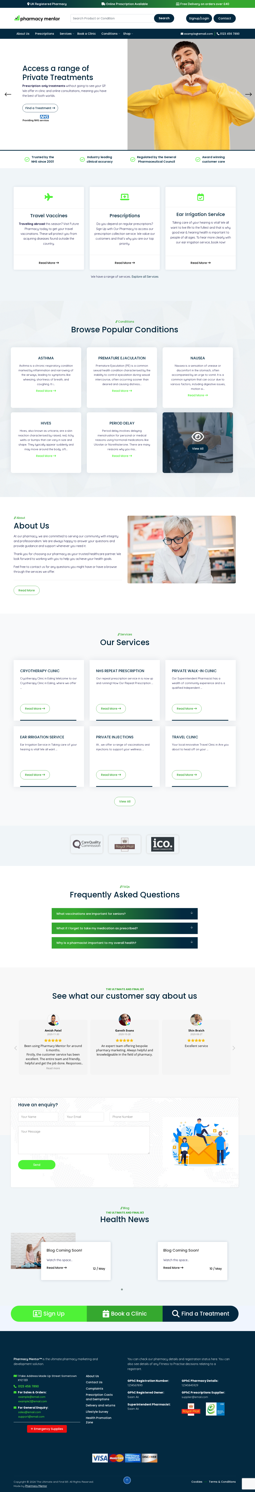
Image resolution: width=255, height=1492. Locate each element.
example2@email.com (32, 1401)
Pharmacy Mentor (36, 1486)
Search (164, 18)
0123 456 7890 (229, 34)
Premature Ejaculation (122, 358)
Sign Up (54, 1314)
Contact (224, 18)
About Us (22, 34)
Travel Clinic (185, 737)
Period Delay (122, 423)
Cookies (196, 1482)
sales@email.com (29, 1412)
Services (66, 34)
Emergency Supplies (48, 1429)
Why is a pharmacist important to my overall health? (96, 943)
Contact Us (94, 1382)
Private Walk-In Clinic (194, 670)
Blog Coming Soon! (64, 1250)
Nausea (198, 358)
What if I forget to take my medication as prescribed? (97, 928)
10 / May (216, 1269)
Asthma (46, 358)
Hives (46, 423)
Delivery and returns (100, 1405)
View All (197, 448)
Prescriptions (44, 34)
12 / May (99, 1269)
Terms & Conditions (222, 1482)
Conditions (109, 34)
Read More (47, 263)
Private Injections (114, 737)
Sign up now (64, 108)
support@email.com (31, 1416)
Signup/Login (199, 18)
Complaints (94, 1389)
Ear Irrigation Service (42, 737)
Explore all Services (145, 276)
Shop (126, 34)
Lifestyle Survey (97, 1412)
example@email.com (198, 34)
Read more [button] (196, 1068)
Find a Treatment (205, 1314)
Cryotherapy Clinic (40, 670)
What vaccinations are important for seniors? (91, 914)
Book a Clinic (86, 34)
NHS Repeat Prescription (120, 670)
